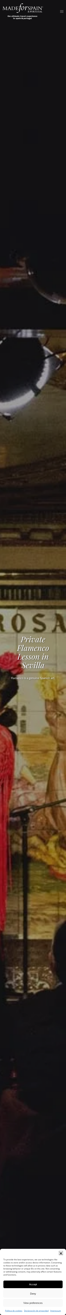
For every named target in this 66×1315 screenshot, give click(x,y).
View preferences (33, 1302)
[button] (61, 1253)
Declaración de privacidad (36, 1310)
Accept (33, 1284)
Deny (33, 1293)
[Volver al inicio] (23, 11)
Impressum (55, 1310)
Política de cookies (13, 1310)
